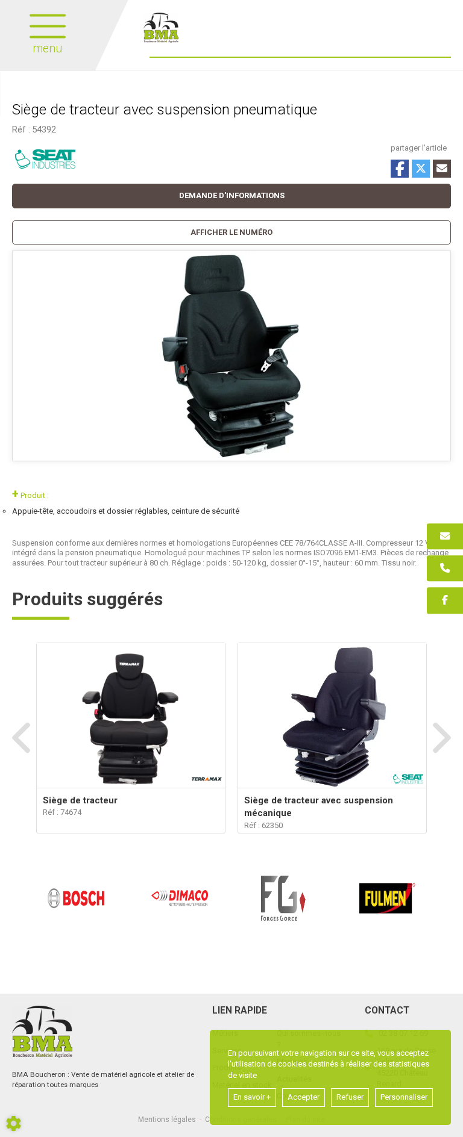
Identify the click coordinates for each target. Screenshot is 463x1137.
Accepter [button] (304, 1096)
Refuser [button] (350, 1096)
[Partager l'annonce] (442, 169)
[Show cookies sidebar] (13, 1123)
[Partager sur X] (421, 169)
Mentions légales (167, 1119)
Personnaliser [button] (403, 1096)
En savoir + (252, 1096)
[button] (231, 232)
